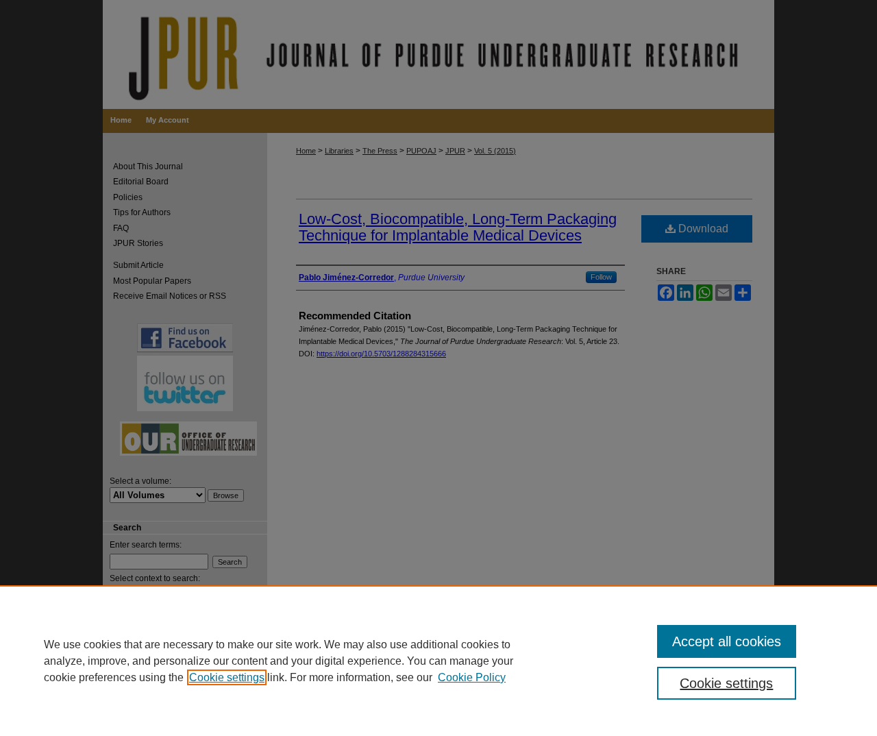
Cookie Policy (472, 677)
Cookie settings (226, 677)
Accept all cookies (726, 641)
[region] (438, 660)
